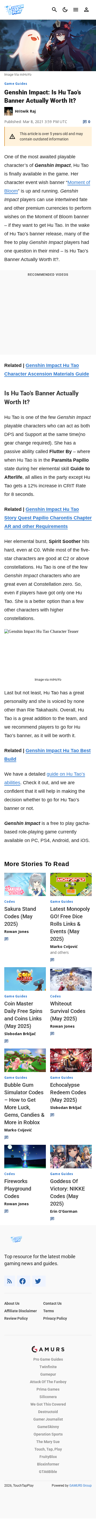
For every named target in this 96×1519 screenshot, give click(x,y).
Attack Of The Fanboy (48, 1382)
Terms (48, 1311)
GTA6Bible (48, 1472)
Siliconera (48, 1397)
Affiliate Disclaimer (20, 1311)
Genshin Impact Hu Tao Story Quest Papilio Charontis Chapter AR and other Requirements (48, 518)
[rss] (9, 1281)
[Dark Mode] (65, 9)
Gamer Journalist (48, 1419)
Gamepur (48, 1374)
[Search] (54, 9)
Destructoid (48, 1412)
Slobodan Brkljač (20, 1033)
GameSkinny (48, 1427)
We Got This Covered (48, 1404)
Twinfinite (48, 1367)
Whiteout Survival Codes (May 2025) (67, 1011)
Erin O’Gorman (63, 1211)
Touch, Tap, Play (48, 1449)
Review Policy (16, 1318)
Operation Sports (48, 1434)
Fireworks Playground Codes (17, 1188)
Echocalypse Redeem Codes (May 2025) (68, 1092)
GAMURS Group (80, 1485)
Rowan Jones (16, 931)
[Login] (86, 9)
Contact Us (52, 1303)
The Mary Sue (48, 1442)
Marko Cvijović (64, 946)
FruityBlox (48, 1457)
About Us (11, 1303)
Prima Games (48, 1389)
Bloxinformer (48, 1464)
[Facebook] (23, 1281)
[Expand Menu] (75, 9)
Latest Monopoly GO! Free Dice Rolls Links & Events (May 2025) (70, 924)
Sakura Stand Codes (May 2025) (20, 916)
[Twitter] (39, 1281)
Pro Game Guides (48, 1359)
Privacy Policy (55, 1318)
